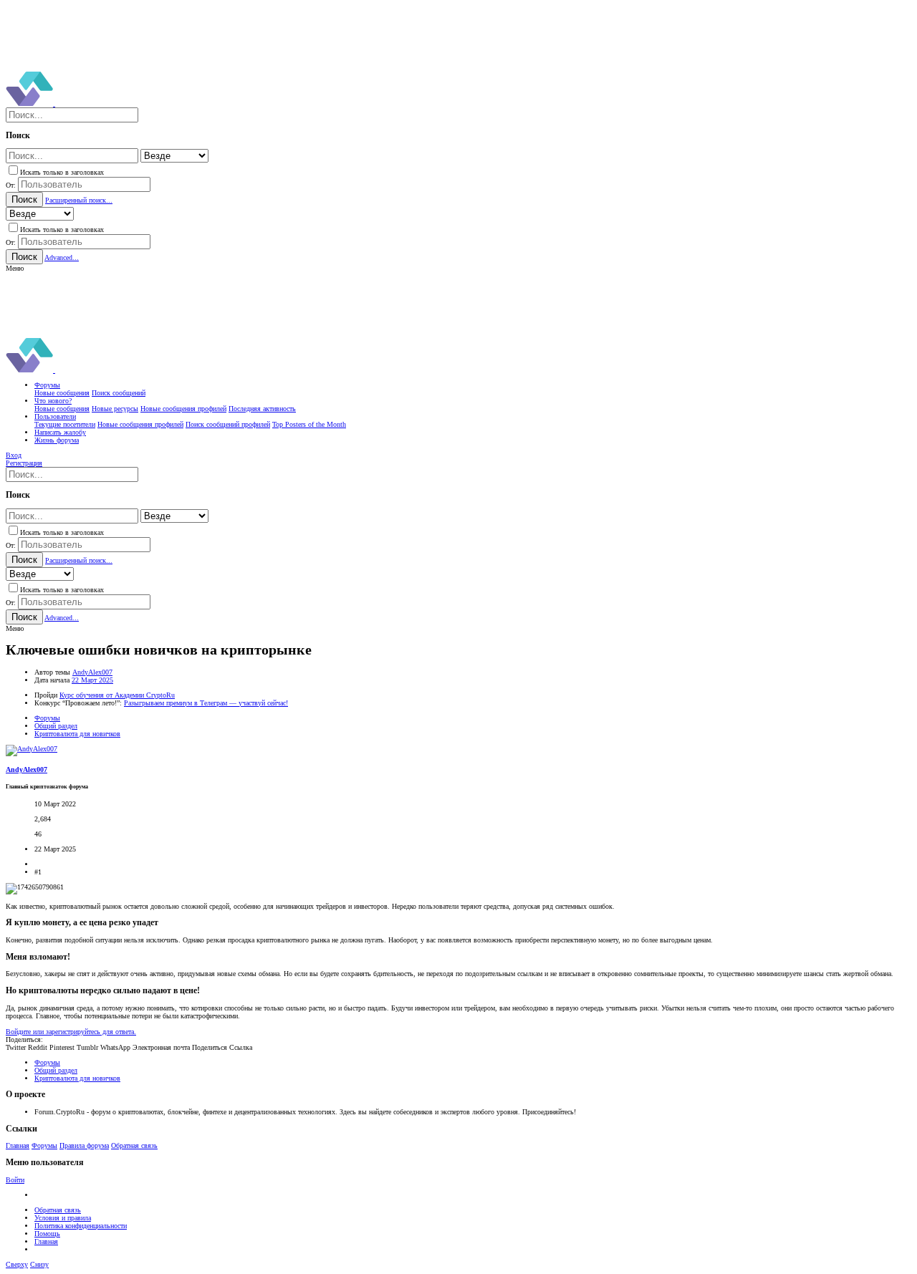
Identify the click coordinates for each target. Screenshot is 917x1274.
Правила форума (84, 1145)
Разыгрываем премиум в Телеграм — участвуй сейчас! (206, 703)
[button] (15, 268)
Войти (15, 1180)
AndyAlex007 (92, 672)
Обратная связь (134, 1145)
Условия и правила (62, 1218)
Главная (17, 1145)
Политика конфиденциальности (80, 1226)
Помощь (47, 1233)
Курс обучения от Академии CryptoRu (117, 695)
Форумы (44, 1145)
